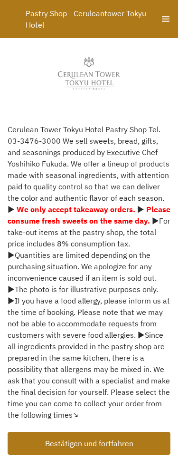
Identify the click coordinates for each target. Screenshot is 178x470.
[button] (89, 443)
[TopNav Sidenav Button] (165, 19)
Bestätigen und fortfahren (89, 443)
